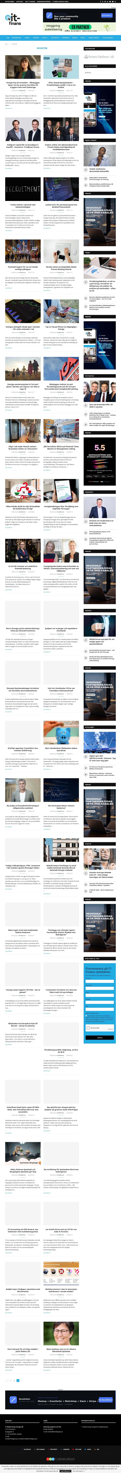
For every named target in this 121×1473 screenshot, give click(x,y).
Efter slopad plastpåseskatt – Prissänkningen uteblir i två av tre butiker (61, 84)
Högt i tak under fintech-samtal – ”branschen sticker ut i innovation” (23, 447)
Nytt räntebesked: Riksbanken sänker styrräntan (61, 749)
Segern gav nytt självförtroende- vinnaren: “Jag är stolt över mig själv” (102, 758)
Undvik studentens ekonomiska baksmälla (99, 170)
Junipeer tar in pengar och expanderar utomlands (61, 629)
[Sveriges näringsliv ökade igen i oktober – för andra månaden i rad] (23, 311)
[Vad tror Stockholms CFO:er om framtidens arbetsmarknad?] (61, 672)
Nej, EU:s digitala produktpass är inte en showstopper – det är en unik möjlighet (102, 299)
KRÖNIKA (74, 38)
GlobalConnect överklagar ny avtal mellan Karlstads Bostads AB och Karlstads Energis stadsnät (61, 867)
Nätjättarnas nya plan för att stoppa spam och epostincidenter (101, 641)
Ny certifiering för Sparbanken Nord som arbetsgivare (61, 1170)
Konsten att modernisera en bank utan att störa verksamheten (101, 523)
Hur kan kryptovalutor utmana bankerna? (61, 807)
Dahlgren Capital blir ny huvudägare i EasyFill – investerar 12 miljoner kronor (22, 146)
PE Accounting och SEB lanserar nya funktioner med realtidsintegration (23, 1230)
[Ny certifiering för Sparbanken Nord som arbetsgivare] (61, 1154)
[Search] (115, 43)
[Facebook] (100, 1)
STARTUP (44, 38)
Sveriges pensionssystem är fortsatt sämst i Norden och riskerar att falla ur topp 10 (23, 386)
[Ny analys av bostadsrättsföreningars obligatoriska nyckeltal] (23, 790)
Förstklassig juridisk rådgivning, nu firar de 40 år (61, 1051)
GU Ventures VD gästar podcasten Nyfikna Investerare (101, 768)
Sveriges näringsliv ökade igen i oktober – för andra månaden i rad (23, 328)
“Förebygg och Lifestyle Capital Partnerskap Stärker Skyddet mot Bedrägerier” (61, 932)
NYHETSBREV (9, 1)
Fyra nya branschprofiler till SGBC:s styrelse (101, 405)
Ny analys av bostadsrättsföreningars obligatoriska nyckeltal (23, 807)
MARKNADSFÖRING (44, 1)
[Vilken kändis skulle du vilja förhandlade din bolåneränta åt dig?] (23, 491)
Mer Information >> (79, 1471)
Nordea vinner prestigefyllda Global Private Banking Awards (61, 268)
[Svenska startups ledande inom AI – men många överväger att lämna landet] (100, 859)
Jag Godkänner (65, 1471)
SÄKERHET (36, 38)
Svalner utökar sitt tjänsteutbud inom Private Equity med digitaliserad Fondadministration (61, 147)
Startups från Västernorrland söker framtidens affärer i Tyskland (101, 884)
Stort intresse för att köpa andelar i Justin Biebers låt (22, 1350)
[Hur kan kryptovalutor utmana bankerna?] (61, 790)
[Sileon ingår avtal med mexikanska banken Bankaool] (23, 914)
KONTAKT (19, 1)
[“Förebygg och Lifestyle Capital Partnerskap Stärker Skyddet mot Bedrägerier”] (61, 914)
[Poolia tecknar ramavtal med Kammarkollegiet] (23, 189)
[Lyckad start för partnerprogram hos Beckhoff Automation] (61, 189)
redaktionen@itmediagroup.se (28, 1439)
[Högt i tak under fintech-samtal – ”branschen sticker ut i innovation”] (23, 431)
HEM (8, 38)
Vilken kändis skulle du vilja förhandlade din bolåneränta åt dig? (23, 507)
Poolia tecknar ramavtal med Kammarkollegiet (22, 206)
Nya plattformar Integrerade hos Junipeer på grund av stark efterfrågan (61, 1108)
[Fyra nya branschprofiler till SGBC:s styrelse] (100, 391)
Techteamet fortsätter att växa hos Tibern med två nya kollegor (61, 991)
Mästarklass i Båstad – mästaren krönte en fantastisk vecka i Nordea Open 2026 (101, 775)
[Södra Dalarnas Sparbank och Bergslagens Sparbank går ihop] (23, 1154)
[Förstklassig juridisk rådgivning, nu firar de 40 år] (61, 1034)
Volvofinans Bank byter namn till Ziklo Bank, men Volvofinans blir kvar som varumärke (23, 1109)
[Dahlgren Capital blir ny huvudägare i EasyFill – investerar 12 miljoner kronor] (23, 129)
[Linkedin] (107, 1)
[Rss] (115, 1)
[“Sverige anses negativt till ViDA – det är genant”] (23, 974)
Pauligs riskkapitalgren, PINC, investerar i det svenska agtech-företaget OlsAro (23, 866)
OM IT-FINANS (30, 1)
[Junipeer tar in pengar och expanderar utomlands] (61, 613)
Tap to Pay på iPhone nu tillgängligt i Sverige (61, 328)
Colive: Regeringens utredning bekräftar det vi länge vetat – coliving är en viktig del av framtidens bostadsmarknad (102, 416)
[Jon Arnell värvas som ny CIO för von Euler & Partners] (61, 1214)
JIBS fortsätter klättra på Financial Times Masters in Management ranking (61, 447)
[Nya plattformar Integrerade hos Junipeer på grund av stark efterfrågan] (61, 1091)
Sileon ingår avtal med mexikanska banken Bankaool (23, 931)
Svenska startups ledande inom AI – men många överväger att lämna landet (101, 874)
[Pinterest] (105, 1)
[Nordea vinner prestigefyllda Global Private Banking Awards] (61, 251)
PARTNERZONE (16, 38)
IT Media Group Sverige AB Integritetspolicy (94, 1427)
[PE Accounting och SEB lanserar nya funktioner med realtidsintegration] (23, 1214)
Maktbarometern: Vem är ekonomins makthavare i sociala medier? (61, 1290)
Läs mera (8, 108)
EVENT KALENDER (108, 38)
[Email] (112, 1)
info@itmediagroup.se (12, 1439)
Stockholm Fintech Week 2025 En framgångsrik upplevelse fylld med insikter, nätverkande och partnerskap (101, 541)
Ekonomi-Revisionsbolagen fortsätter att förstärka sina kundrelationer (23, 689)
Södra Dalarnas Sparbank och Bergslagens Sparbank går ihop (23, 1170)
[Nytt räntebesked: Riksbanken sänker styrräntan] (61, 732)
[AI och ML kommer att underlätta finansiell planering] (23, 550)
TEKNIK (82, 38)
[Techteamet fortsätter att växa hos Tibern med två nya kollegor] (61, 974)
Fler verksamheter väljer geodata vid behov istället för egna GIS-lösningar (102, 424)
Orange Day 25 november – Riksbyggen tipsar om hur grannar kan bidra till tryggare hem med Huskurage (23, 84)
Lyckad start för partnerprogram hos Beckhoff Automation (61, 206)
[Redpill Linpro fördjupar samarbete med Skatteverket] (23, 1273)
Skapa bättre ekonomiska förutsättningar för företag (99, 178)
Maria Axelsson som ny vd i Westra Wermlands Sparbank (61, 1350)
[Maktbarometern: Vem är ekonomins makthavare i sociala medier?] (61, 1273)
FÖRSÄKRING (65, 38)
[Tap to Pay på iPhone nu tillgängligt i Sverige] (61, 311)
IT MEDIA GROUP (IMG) (60, 1)
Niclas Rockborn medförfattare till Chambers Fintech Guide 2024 (101, 185)
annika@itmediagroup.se (55, 1432)
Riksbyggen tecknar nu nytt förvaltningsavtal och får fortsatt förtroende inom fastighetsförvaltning (61, 386)
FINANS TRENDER (94, 38)
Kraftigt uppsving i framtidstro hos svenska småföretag (23, 749)
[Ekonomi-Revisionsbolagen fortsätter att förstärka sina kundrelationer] (23, 672)
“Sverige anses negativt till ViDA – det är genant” (23, 991)
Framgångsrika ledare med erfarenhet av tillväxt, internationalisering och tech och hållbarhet (61, 568)
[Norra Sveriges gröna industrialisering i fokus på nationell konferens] (23, 613)
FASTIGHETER (55, 38)
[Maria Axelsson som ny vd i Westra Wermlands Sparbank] (61, 1333)
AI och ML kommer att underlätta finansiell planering (23, 567)
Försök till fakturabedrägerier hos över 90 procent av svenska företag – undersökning (102, 658)
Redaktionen (22, 90)
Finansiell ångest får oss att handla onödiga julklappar (23, 268)
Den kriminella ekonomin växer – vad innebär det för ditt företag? (101, 651)
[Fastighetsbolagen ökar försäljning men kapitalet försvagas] (61, 491)
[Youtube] (110, 1)
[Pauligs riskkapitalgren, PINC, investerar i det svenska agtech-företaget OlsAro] (23, 850)
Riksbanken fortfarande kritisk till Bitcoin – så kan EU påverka (22, 1024)
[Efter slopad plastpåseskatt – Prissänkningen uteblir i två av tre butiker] (61, 67)
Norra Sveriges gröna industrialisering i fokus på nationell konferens (23, 629)
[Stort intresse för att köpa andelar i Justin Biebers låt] (23, 1333)
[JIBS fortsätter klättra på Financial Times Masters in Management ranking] (61, 431)
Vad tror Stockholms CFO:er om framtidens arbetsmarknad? (61, 689)
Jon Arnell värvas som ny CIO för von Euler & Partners (61, 1230)
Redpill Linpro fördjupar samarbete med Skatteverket (23, 1290)
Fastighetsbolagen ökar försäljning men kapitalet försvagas (61, 507)
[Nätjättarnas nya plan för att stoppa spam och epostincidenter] (100, 626)
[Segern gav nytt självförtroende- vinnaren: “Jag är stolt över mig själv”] (100, 742)
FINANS (27, 38)
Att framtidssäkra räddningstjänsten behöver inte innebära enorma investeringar (102, 307)
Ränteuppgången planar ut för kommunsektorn (99, 532)
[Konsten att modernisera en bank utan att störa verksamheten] (100, 507)
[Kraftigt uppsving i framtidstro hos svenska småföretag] (23, 732)
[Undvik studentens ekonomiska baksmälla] (100, 155)
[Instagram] (102, 1)
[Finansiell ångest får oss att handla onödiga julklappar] (23, 251)
